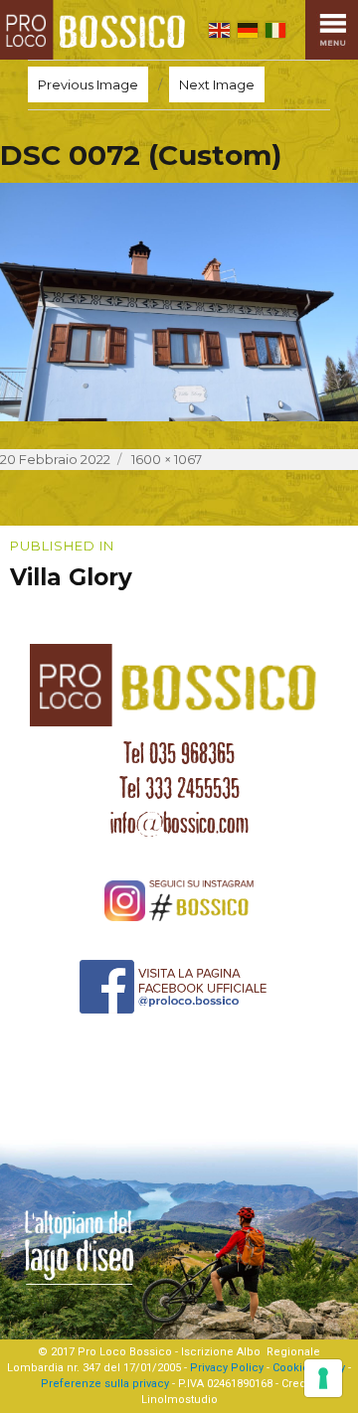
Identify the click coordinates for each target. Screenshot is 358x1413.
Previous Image (88, 84)
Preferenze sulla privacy (105, 1383)
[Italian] (275, 30)
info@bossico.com (179, 823)
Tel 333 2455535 (179, 788)
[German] (248, 30)
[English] (219, 30)
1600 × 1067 (166, 459)
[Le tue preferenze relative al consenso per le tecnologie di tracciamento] (323, 1378)
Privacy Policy (227, 1367)
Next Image (217, 84)
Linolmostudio (179, 1399)
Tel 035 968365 (179, 753)
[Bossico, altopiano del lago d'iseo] (96, 30)
